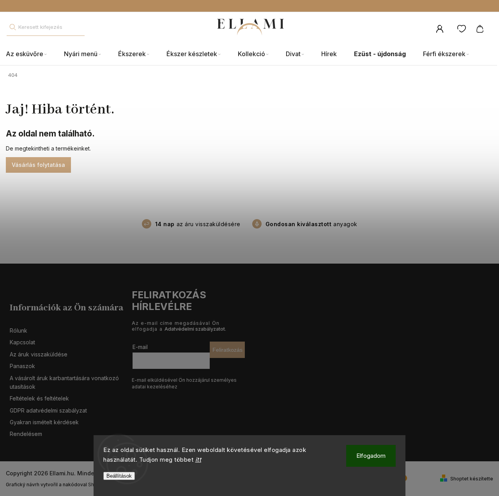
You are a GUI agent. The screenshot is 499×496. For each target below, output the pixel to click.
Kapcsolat (22, 342)
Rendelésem (26, 433)
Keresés (12, 27)
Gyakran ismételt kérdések (44, 422)
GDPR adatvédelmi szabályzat (48, 410)
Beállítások (119, 476)
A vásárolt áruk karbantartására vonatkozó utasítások (64, 382)
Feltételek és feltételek (39, 398)
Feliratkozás (227, 350)
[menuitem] (30, 54)
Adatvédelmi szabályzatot (195, 329)
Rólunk (18, 330)
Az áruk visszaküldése (38, 354)
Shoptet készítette (471, 479)
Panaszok (22, 366)
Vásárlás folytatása (38, 164)
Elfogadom (371, 455)
